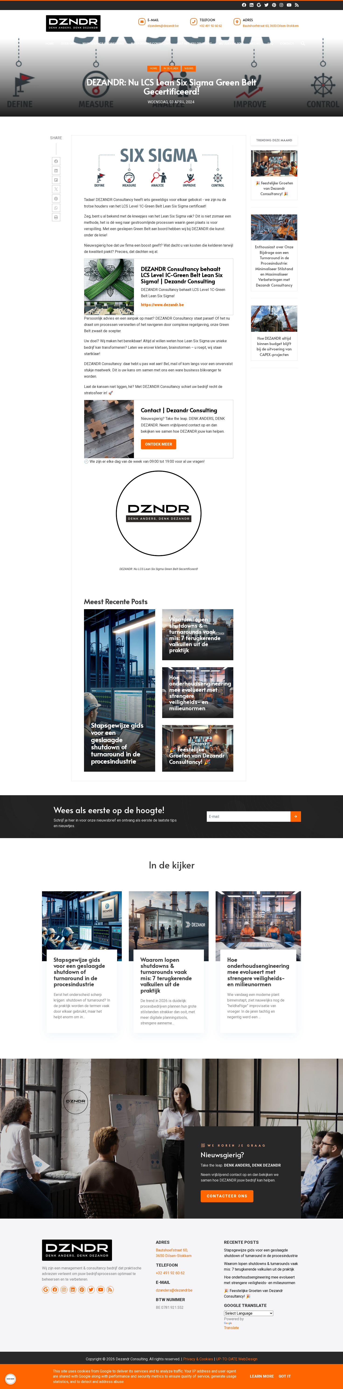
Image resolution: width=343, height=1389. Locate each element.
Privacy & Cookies (198, 1359)
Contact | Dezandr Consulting (179, 410)
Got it (285, 1376)
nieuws (188, 68)
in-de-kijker (170, 68)
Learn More (262, 1376)
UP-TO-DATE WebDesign (236, 1359)
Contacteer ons (227, 1196)
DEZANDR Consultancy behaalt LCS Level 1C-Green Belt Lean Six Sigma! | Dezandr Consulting (182, 275)
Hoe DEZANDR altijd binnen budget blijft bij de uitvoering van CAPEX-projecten (274, 346)
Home (153, 68)
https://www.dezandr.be (162, 305)
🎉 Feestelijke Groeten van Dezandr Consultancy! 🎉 (274, 188)
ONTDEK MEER (158, 444)
